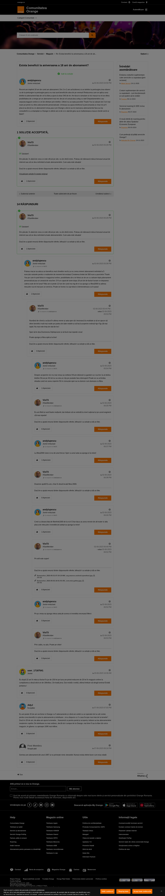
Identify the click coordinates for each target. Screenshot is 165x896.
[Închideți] (161, 891)
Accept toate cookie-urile (142, 891)
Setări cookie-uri (107, 891)
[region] (82, 891)
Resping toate (123, 891)
